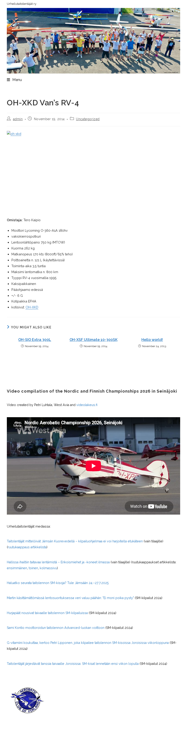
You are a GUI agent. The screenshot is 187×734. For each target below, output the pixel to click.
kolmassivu (48, 568)
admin (18, 119)
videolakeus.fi (86, 405)
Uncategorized (88, 119)
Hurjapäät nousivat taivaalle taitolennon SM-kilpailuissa (47, 613)
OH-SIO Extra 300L (34, 340)
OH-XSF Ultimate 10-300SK (93, 340)
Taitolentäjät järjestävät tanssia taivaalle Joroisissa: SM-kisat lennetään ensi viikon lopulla (73, 663)
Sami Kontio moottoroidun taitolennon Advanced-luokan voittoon (55, 628)
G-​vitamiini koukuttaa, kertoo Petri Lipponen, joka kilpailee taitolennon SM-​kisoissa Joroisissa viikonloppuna (88, 643)
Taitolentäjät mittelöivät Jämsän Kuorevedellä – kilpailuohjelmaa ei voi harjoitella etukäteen (75, 541)
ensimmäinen (17, 568)
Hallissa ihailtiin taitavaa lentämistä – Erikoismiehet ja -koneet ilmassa (58, 562)
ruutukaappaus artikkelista (27, 547)
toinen (33, 568)
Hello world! (152, 340)
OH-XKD (32, 307)
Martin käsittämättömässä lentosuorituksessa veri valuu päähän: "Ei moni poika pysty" (70, 598)
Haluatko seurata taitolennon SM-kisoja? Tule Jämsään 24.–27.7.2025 (58, 583)
